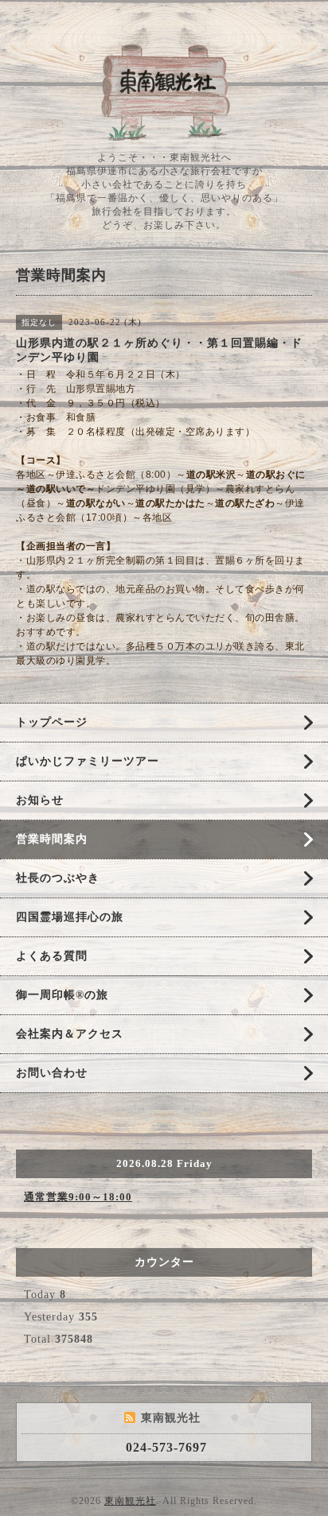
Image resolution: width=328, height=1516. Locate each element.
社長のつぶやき (58, 878)
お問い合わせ (52, 1073)
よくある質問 (52, 956)
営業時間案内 (52, 839)
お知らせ (40, 800)
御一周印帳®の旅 (62, 995)
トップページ (52, 722)
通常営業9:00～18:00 (78, 1197)
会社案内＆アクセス (69, 1034)
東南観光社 (130, 1500)
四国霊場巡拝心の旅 (69, 917)
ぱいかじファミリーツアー (87, 761)
